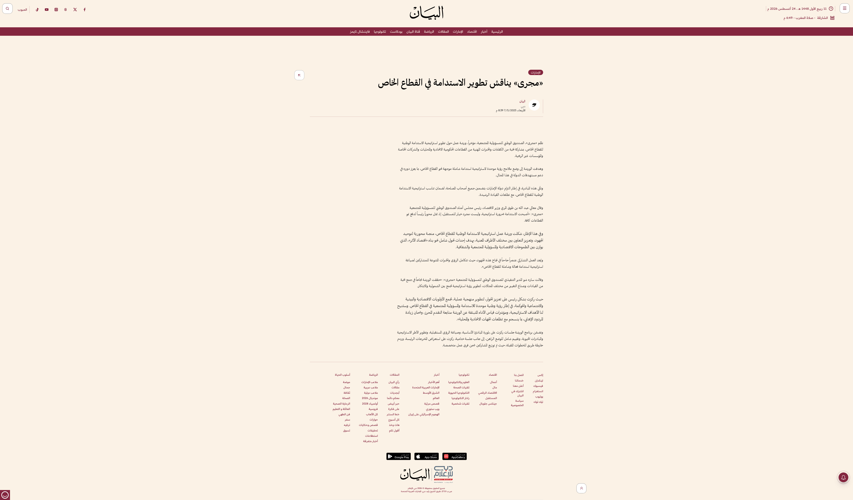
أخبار (484, 32)
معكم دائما (393, 398)
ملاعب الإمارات (369, 382)
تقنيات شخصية (460, 403)
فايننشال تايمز (360, 32)
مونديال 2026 (370, 398)
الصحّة (346, 398)
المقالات (443, 32)
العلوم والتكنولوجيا (458, 382)
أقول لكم (394, 430)
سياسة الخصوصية (517, 403)
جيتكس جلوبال (488, 403)
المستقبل (491, 398)
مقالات (395, 387)
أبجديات (394, 392)
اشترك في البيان (517, 393)
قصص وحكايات (368, 425)
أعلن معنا (518, 385)
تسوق (346, 430)
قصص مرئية (431, 403)
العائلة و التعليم (341, 409)
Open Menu (844, 8)
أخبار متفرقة (370, 441)
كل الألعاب (372, 414)
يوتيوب (539, 396)
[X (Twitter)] (75, 9)
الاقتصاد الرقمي (487, 392)
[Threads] (65, 9)
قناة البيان (413, 32)
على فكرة (393, 409)
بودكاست (396, 32)
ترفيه (347, 425)
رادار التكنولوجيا (460, 398)
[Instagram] (56, 9)
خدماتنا (519, 380)
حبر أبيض (393, 403)
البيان (522, 101)
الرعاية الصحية (341, 403)
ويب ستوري (432, 409)
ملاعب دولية (371, 392)
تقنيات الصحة (461, 387)
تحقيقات (373, 430)
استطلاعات (371, 435)
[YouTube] (46, 9)
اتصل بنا (519, 375)
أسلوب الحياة (342, 374)
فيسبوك (538, 385)
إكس (540, 375)
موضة (346, 382)
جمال (346, 387)
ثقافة (347, 392)
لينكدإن (539, 380)
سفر (347, 419)
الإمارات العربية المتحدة (425, 387)
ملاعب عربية (371, 387)
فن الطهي (344, 414)
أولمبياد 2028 (370, 403)
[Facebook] (84, 9)
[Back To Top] (581, 488)
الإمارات (458, 32)
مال (494, 387)
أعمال (493, 382)
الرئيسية (497, 32)
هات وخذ (394, 425)
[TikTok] (37, 9)
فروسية (373, 409)
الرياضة (429, 32)
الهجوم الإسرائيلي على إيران (423, 414)
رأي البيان (394, 382)
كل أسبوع (394, 419)
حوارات (374, 419)
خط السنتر (393, 414)
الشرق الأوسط (431, 392)
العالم (436, 398)
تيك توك (538, 401)
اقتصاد (472, 32)
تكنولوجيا (380, 32)
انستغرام (538, 391)
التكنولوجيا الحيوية (458, 392)
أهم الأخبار (433, 382)
